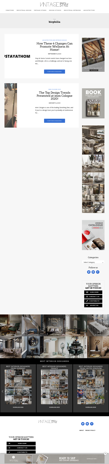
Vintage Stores (40, 10)
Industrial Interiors (72, 10)
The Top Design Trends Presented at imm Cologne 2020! (54, 95)
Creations (10, 10)
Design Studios (55, 10)
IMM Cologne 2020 (54, 89)
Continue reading (54, 71)
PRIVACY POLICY (90, 431)
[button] (106, 391)
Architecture (89, 10)
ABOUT (81, 431)
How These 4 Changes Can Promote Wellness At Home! (55, 46)
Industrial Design (24, 10)
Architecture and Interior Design (54, 40)
